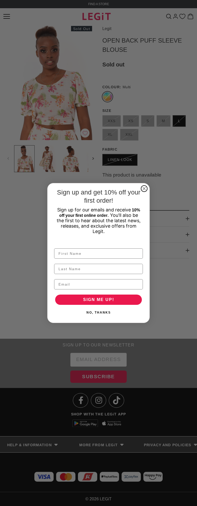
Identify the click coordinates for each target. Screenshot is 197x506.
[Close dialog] (144, 189)
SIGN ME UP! (98, 299)
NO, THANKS (98, 312)
